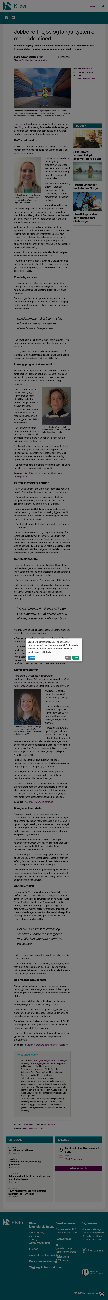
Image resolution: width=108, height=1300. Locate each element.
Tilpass (32, 658)
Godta (75, 658)
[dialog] (54, 649)
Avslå (68, 658)
